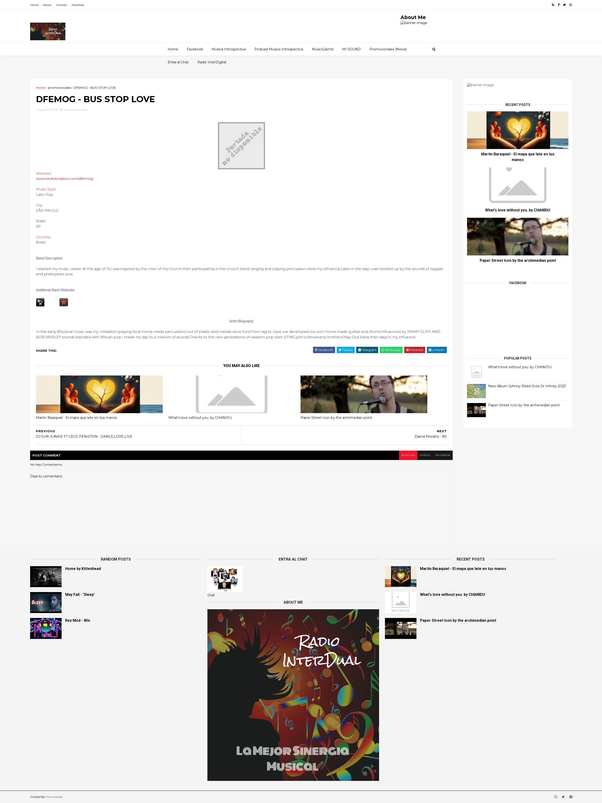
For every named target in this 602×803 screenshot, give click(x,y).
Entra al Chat (178, 62)
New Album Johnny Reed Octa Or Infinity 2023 (527, 386)
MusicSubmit (322, 49)
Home (34, 5)
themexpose (54, 797)
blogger (408, 455)
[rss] (553, 5)
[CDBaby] (40, 305)
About (47, 5)
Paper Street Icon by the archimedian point (336, 418)
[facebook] (558, 5)
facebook (442, 455)
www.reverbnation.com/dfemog (64, 178)
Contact (61, 5)
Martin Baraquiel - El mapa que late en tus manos (76, 418)
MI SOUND (351, 49)
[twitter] (564, 5)
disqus (425, 455)
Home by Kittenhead (83, 568)
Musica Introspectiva (229, 49)
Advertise (77, 5)
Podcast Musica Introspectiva (278, 49)
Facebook (195, 49)
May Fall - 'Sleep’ (80, 594)
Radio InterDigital (211, 62)
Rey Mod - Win (77, 620)
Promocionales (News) (388, 49)
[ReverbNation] (63, 305)
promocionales (59, 87)
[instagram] (570, 5)
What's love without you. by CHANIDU (200, 418)
